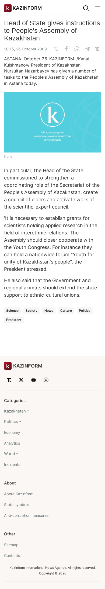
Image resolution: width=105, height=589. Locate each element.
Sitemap (11, 544)
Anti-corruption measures (26, 515)
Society (31, 311)
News (48, 311)
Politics (84, 311)
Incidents (12, 464)
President (14, 320)
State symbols (16, 504)
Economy (12, 432)
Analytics (12, 443)
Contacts (12, 555)
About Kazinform (18, 493)
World (9, 453)
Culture (66, 311)
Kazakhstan (15, 411)
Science (12, 311)
